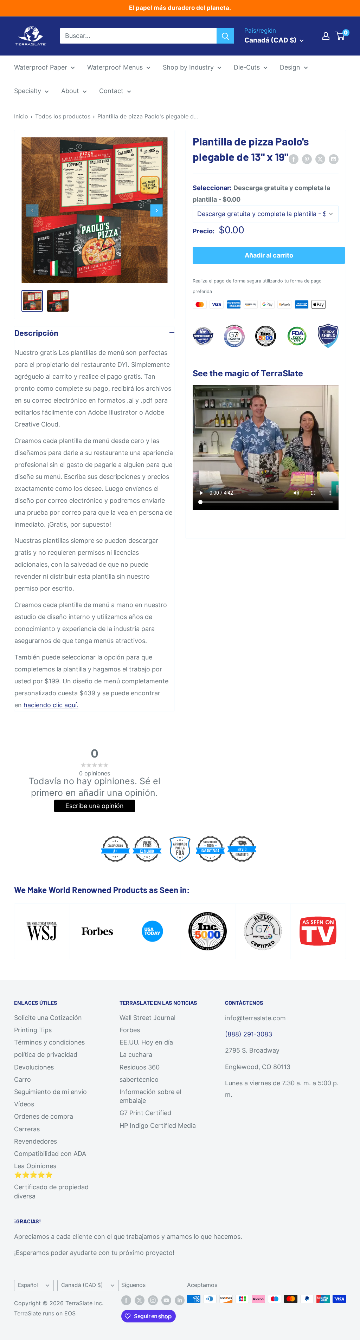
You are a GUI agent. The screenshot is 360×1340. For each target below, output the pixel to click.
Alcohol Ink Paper (37, 160)
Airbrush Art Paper (38, 175)
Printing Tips (33, 1030)
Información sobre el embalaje (150, 1096)
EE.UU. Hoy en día (146, 1042)
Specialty (27, 91)
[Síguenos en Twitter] (139, 1300)
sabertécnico (139, 1079)
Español (28, 1285)
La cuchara (136, 1054)
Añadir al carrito (269, 255)
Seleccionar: (261, 193)
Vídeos (24, 1104)
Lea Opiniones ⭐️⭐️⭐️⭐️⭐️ (35, 1170)
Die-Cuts (247, 67)
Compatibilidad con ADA (50, 1153)
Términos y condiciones (49, 1042)
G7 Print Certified (145, 1113)
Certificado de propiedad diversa (51, 1191)
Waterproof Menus (115, 67)
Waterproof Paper (40, 67)
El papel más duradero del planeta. (180, 7)
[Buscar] (225, 36)
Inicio (21, 116)
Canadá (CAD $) (82, 1285)
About (70, 91)
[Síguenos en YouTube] (166, 1300)
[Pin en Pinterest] (307, 159)
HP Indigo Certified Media (158, 1125)
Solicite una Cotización (48, 1017)
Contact (111, 91)
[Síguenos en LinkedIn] (180, 1300)
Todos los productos (62, 116)
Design (290, 67)
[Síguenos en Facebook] (126, 1300)
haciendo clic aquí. (51, 705)
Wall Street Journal (147, 1017)
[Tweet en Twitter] (320, 159)
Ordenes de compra (43, 1116)
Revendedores (35, 1141)
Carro (22, 1079)
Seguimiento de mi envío (50, 1091)
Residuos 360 (140, 1067)
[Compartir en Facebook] (293, 159)
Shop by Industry (188, 67)
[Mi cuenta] (325, 36)
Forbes (130, 1030)
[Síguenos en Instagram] (153, 1300)
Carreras (27, 1129)
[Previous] (32, 210)
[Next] (156, 210)
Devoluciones (34, 1067)
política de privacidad (45, 1054)
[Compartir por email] (334, 159)
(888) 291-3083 (248, 1034)
